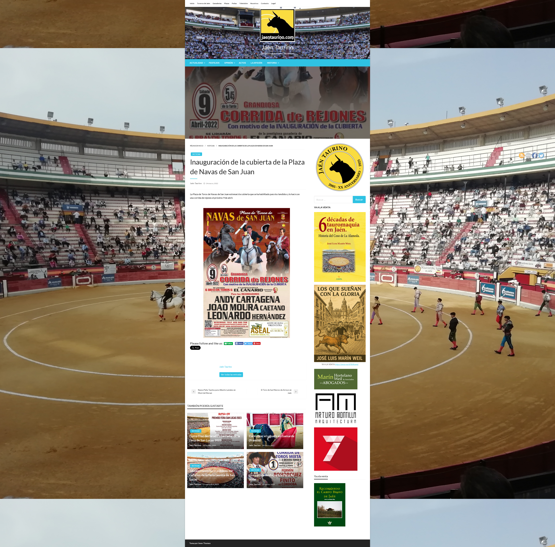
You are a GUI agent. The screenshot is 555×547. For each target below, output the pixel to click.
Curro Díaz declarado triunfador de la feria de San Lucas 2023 (214, 438)
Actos (242, 63)
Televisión (243, 3)
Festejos (214, 63)
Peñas (234, 3)
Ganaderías (217, 3)
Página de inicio (196, 146)
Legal (273, 3)
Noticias (210, 146)
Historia (272, 63)
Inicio (192, 3)
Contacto (265, 3)
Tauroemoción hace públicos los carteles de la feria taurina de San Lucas (212, 475)
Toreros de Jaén (203, 3)
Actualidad (196, 63)
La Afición (256, 63)
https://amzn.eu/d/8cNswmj (346, 364)
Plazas (226, 3)
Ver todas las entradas (231, 374)
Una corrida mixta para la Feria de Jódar (271, 477)
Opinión (228, 63)
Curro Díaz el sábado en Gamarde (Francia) (271, 438)
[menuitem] (196, 62)
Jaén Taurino (277, 47)
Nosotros (254, 3)
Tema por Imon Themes (200, 543)
